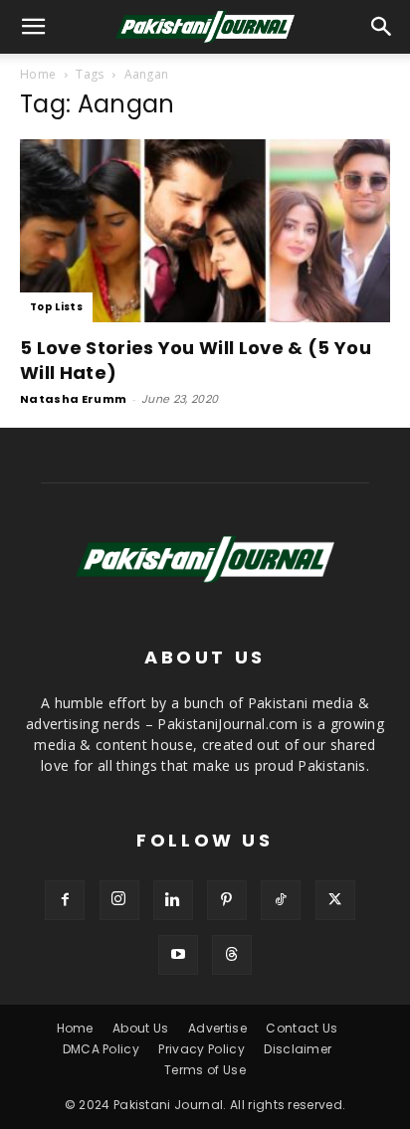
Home (38, 74)
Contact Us (301, 1028)
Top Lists (56, 306)
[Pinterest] (227, 900)
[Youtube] (178, 955)
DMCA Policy (101, 1048)
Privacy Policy (201, 1048)
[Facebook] (65, 900)
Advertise (217, 1028)
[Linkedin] (173, 900)
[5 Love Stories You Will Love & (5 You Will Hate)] (205, 230)
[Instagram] (119, 900)
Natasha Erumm (73, 399)
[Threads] (232, 955)
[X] (335, 900)
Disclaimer (297, 1048)
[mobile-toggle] (34, 27)
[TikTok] (281, 900)
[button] (382, 27)
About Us (140, 1028)
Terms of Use (205, 1069)
